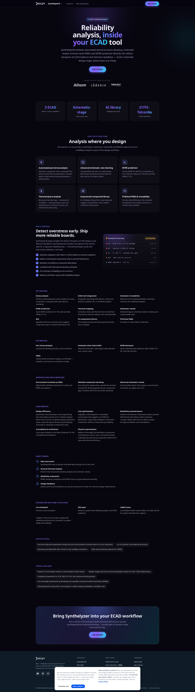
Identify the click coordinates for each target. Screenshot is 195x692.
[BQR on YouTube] (38, 674)
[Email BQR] (48, 674)
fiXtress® (80, 665)
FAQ (135, 672)
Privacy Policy (142, 688)
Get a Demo (152, 4)
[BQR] (43, 674)
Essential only (63, 686)
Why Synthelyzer (82, 4)
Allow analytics (78, 686)
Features (70, 4)
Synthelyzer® (54, 3)
